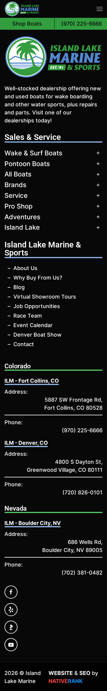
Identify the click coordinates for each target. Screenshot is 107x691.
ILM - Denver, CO (26, 443)
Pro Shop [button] (18, 206)
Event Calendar (33, 325)
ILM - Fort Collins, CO (31, 381)
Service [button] (16, 195)
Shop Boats (27, 23)
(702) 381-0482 (82, 572)
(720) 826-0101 (82, 492)
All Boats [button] (18, 174)
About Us (25, 268)
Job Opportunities (36, 306)
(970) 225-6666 (82, 430)
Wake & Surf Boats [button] (33, 153)
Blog (19, 287)
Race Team (27, 316)
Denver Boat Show (37, 335)
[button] (100, 8)
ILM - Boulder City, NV (32, 523)
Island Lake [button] (22, 227)
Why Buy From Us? (37, 277)
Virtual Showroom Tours (44, 297)
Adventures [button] (22, 217)
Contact (23, 344)
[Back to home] (22, 9)
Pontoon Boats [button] (27, 164)
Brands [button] (15, 185)
